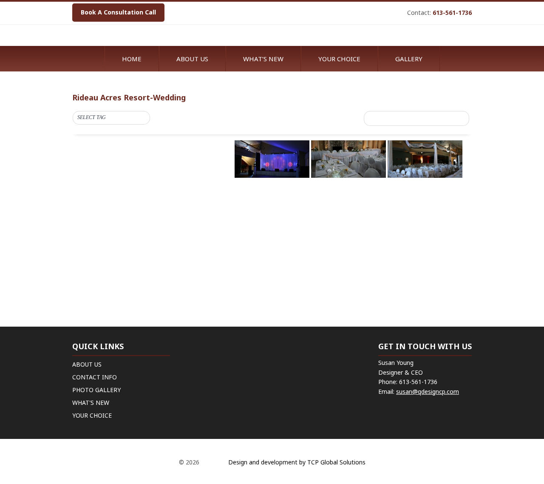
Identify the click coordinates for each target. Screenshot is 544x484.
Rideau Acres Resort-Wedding (129, 97)
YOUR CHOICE (92, 415)
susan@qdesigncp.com (427, 391)
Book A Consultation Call (118, 12)
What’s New (263, 58)
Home (132, 58)
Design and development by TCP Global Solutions (296, 462)
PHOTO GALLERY (96, 390)
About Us (192, 58)
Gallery (408, 58)
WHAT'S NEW (90, 403)
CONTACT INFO (94, 377)
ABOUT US (87, 364)
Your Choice (339, 58)
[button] (111, 117)
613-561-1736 (452, 13)
